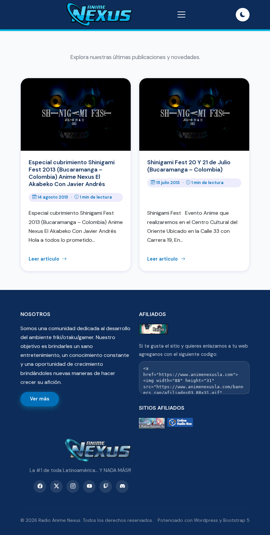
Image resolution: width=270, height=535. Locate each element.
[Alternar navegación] (181, 14)
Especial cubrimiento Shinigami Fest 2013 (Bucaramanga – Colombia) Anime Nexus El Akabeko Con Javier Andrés (72, 173)
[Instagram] (73, 486)
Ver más (39, 399)
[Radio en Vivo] (180, 423)
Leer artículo (45, 259)
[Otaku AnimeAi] (152, 423)
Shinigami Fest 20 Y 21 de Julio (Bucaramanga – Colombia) (188, 166)
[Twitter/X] (56, 486)
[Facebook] (40, 486)
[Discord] (122, 486)
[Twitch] (105, 486)
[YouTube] (89, 486)
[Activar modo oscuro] (243, 15)
